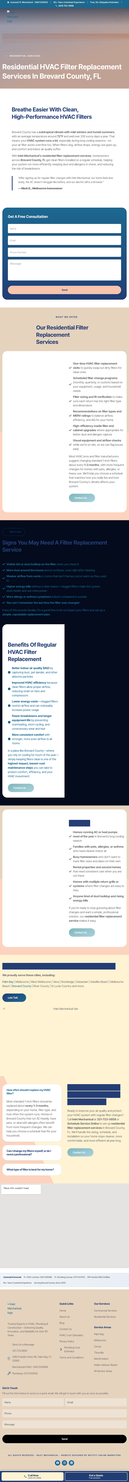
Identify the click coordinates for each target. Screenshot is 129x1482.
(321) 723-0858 (66, 6)
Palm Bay (8, 981)
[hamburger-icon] (118, 17)
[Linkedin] (71, 1463)
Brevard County (21, 986)
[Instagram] (64, 1463)
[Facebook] (57, 1463)
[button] (32, 1091)
